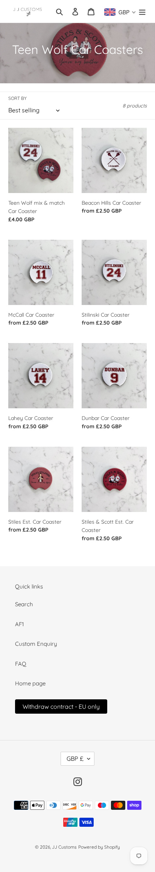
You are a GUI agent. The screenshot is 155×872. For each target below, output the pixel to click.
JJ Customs (64, 847)
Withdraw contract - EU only (61, 706)
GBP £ (75, 758)
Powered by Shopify (99, 847)
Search (24, 604)
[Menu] (142, 11)
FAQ (20, 663)
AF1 (19, 624)
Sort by (17, 98)
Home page (30, 683)
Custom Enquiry (36, 643)
